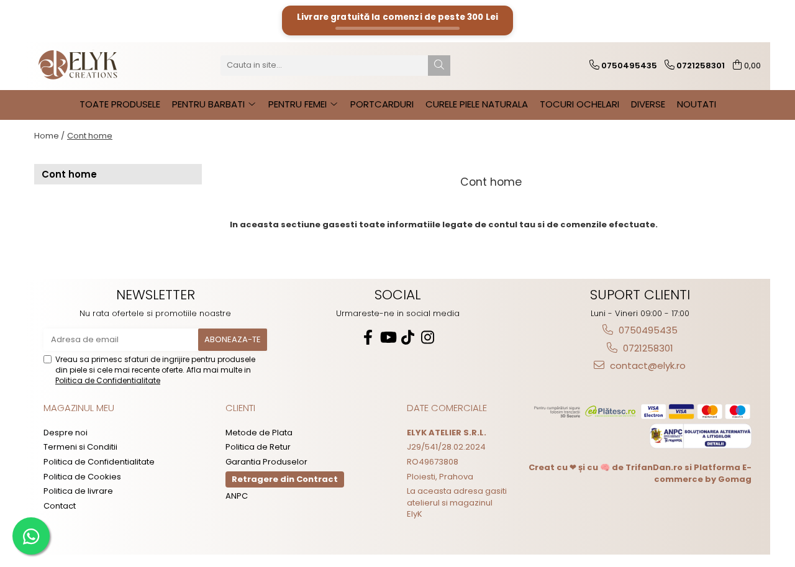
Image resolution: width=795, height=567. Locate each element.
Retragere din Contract (285, 479)
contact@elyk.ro (646, 365)
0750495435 (647, 330)
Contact (59, 506)
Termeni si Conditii (80, 447)
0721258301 (646, 348)
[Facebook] (367, 337)
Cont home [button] (89, 136)
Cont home (69, 174)
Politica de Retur (258, 447)
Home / (49, 136)
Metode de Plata (259, 432)
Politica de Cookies (82, 477)
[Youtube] (387, 337)
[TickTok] (407, 337)
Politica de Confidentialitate (107, 380)
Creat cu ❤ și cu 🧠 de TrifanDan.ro (606, 467)
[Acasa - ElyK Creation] (96, 65)
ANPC (236, 496)
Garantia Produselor (266, 462)
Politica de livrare (78, 491)
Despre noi (65, 432)
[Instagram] (427, 337)
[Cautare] (439, 65)
